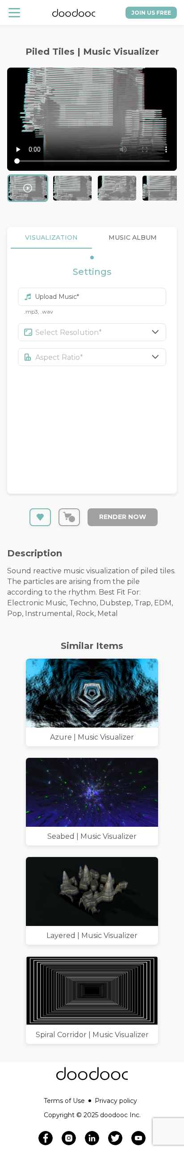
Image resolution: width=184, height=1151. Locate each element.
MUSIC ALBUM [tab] (133, 237)
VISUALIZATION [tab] (51, 237)
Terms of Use (64, 1101)
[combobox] (101, 332)
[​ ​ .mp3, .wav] (92, 293)
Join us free (151, 12)
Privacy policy (116, 1101)
